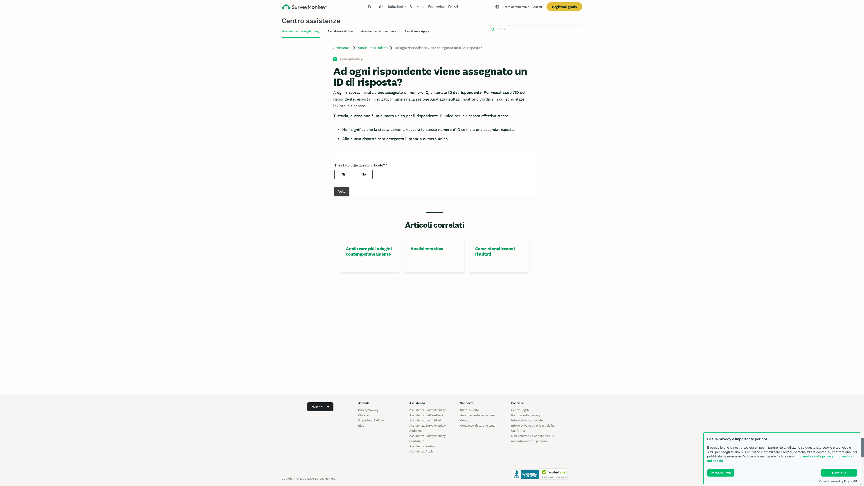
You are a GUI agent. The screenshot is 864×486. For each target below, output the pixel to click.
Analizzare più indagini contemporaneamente (369, 251)
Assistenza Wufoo (422, 446)
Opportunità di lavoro (373, 420)
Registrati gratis (564, 7)
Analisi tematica (426, 249)
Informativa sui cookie (527, 420)
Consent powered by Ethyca (835, 481)
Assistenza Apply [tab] (417, 31)
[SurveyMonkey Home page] (304, 7)
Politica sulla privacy (525, 415)
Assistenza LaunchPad (425, 420)
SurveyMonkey (368, 410)
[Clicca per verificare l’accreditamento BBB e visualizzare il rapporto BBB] (525, 479)
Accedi (538, 7)
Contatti (466, 420)
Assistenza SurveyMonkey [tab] (300, 31)
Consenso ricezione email (478, 425)
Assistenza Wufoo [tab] (340, 31)
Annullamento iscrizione (477, 415)
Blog (361, 425)
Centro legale (520, 410)
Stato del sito (469, 410)
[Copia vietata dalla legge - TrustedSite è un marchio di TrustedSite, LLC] (554, 479)
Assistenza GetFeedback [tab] (378, 31)
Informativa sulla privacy (815, 456)
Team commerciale (516, 7)
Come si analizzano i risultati (495, 251)
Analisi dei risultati (373, 47)
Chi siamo (365, 415)
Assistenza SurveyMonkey (427, 410)
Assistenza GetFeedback (426, 415)
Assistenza (342, 47)
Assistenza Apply (421, 451)
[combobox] (320, 406)
